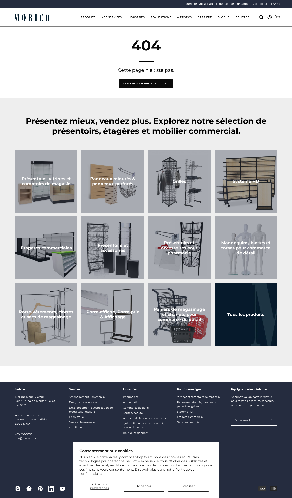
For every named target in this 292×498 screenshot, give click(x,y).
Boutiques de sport (135, 432)
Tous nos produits (188, 422)
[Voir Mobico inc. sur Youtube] (62, 489)
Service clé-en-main (82, 422)
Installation (76, 427)
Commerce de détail (136, 407)
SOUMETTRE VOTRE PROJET (200, 3)
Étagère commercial (190, 416)
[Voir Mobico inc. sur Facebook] (29, 489)
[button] (111, 17)
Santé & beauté (133, 412)
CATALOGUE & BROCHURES (253, 3)
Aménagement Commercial (87, 396)
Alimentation (131, 402)
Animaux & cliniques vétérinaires (144, 418)
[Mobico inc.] (32, 17)
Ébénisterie (76, 416)
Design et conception (83, 402)
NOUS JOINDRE (226, 3)
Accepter (144, 486)
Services (74, 389)
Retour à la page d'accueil (146, 83)
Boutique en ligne (189, 389)
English (275, 3)
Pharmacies (130, 396)
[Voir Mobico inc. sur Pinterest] (40, 489)
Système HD (185, 411)
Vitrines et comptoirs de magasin (198, 396)
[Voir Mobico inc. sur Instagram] (18, 489)
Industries (130, 389)
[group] (146, 4)
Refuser (188, 486)
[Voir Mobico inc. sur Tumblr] (51, 489)
